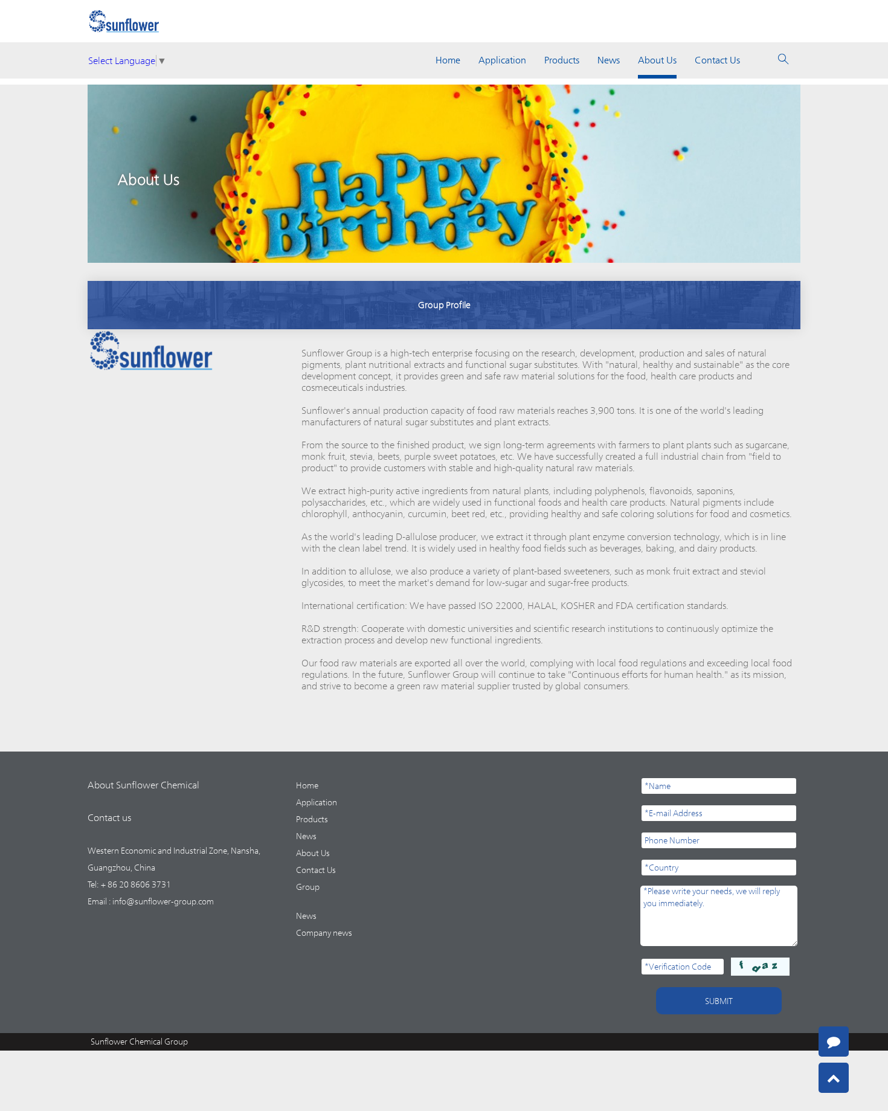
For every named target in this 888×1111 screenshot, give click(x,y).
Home (448, 60)
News (608, 60)
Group (308, 887)
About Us (657, 60)
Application (502, 60)
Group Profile (444, 305)
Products (561, 60)
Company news (324, 933)
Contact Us (717, 60)
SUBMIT (719, 1001)
